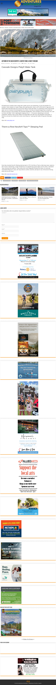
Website (3, 233)
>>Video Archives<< (28, 639)
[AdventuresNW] (28, 3)
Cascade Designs (7, 180)
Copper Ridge (14, 180)
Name (3, 224)
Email (3, 229)
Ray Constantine (6, 63)
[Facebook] (27, 681)
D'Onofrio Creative (37, 683)
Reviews (6, 27)
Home (2, 27)
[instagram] (29, 681)
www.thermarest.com (12, 174)
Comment (4, 212)
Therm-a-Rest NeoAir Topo (32, 180)
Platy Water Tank (22, 180)
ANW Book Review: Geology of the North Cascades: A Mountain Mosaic (10, 198)
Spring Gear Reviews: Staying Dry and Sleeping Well (45, 197)
